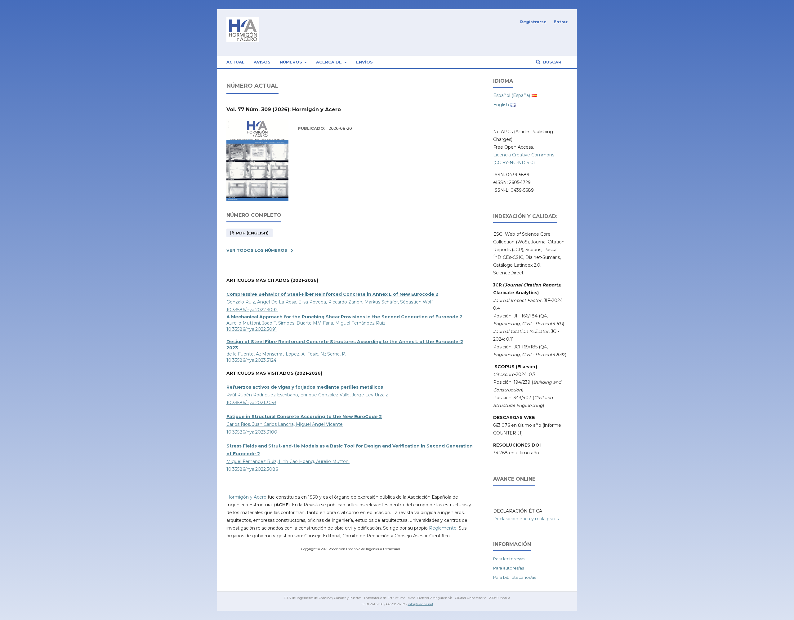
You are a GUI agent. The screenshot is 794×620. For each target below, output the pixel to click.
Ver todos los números (256, 250)
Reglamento (443, 528)
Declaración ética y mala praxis (526, 519)
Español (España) (511, 95)
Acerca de (329, 61)
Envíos (364, 61)
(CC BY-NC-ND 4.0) (514, 162)
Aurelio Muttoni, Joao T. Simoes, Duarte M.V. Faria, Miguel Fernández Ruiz (306, 323)
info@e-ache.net (420, 604)
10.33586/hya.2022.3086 (252, 469)
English (501, 104)
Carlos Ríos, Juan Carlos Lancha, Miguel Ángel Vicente (284, 424)
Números (291, 61)
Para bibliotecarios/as (514, 577)
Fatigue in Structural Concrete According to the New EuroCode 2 (304, 416)
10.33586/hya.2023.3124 (251, 360)
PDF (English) (252, 232)
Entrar (561, 21)
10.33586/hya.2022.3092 (252, 309)
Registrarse (533, 21)
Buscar (551, 61)
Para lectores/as (509, 558)
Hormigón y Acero (246, 497)
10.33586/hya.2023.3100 (251, 432)
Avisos (262, 61)
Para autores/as (508, 567)
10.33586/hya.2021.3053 (251, 402)
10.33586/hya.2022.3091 (251, 329)
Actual (235, 61)
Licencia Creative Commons (523, 155)
